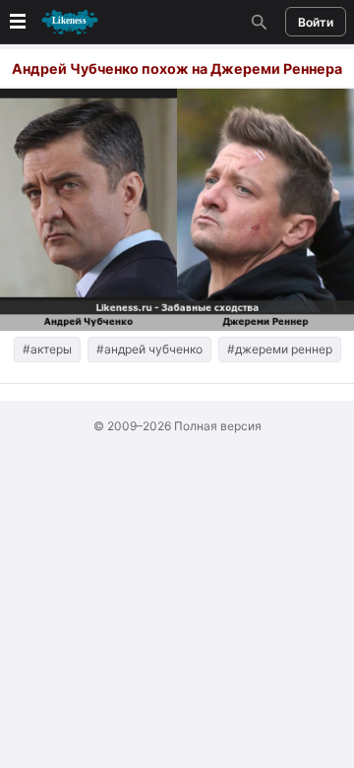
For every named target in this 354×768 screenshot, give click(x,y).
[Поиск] (256, 22)
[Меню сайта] (52, 22)
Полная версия (218, 425)
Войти (315, 22)
